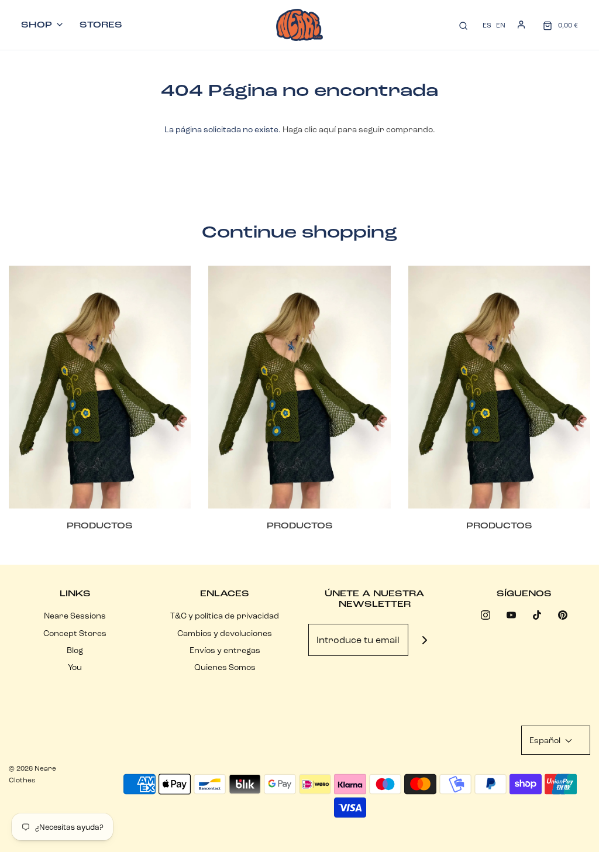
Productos (100, 525)
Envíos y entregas (225, 650)
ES (487, 25)
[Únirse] (424, 640)
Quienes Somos (225, 667)
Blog (75, 650)
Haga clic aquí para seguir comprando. (359, 129)
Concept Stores (74, 633)
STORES (101, 24)
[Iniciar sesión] (521, 24)
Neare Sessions (75, 615)
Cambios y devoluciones (224, 633)
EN (500, 25)
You (75, 667)
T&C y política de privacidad (224, 615)
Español (545, 740)
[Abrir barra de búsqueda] (463, 25)
